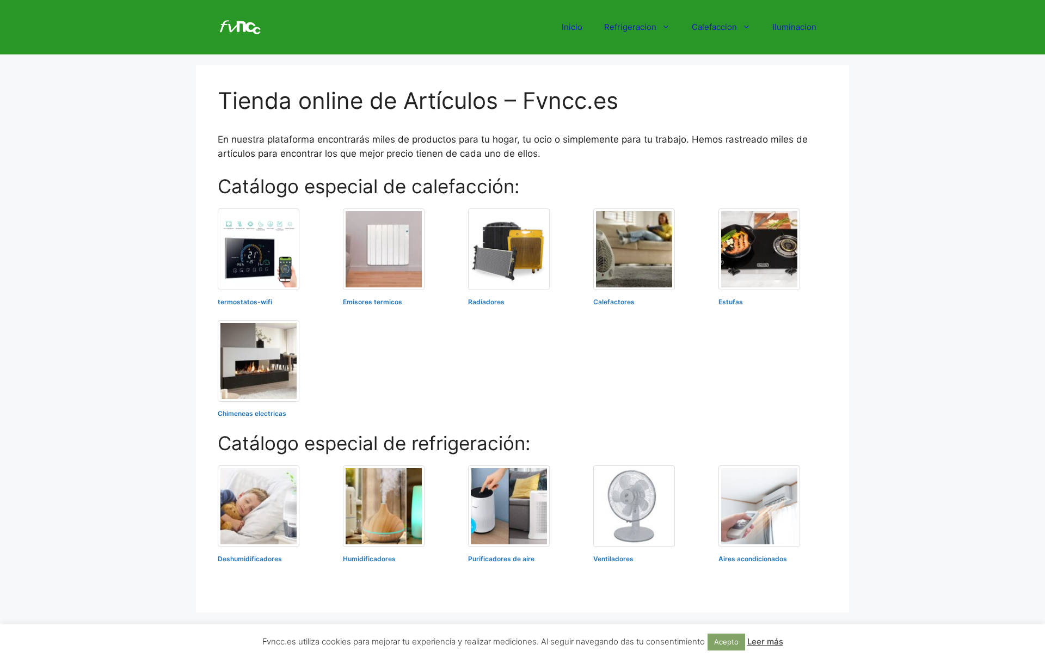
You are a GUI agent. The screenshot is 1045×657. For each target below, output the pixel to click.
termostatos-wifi (245, 302)
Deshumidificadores (250, 559)
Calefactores (614, 302)
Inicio (572, 27)
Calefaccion (714, 27)
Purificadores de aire (501, 559)
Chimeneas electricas (252, 413)
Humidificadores (369, 559)
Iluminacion (794, 27)
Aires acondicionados (752, 559)
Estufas (730, 302)
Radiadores (486, 302)
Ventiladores (613, 559)
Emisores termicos (372, 302)
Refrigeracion (630, 27)
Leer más (765, 641)
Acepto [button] (726, 641)
